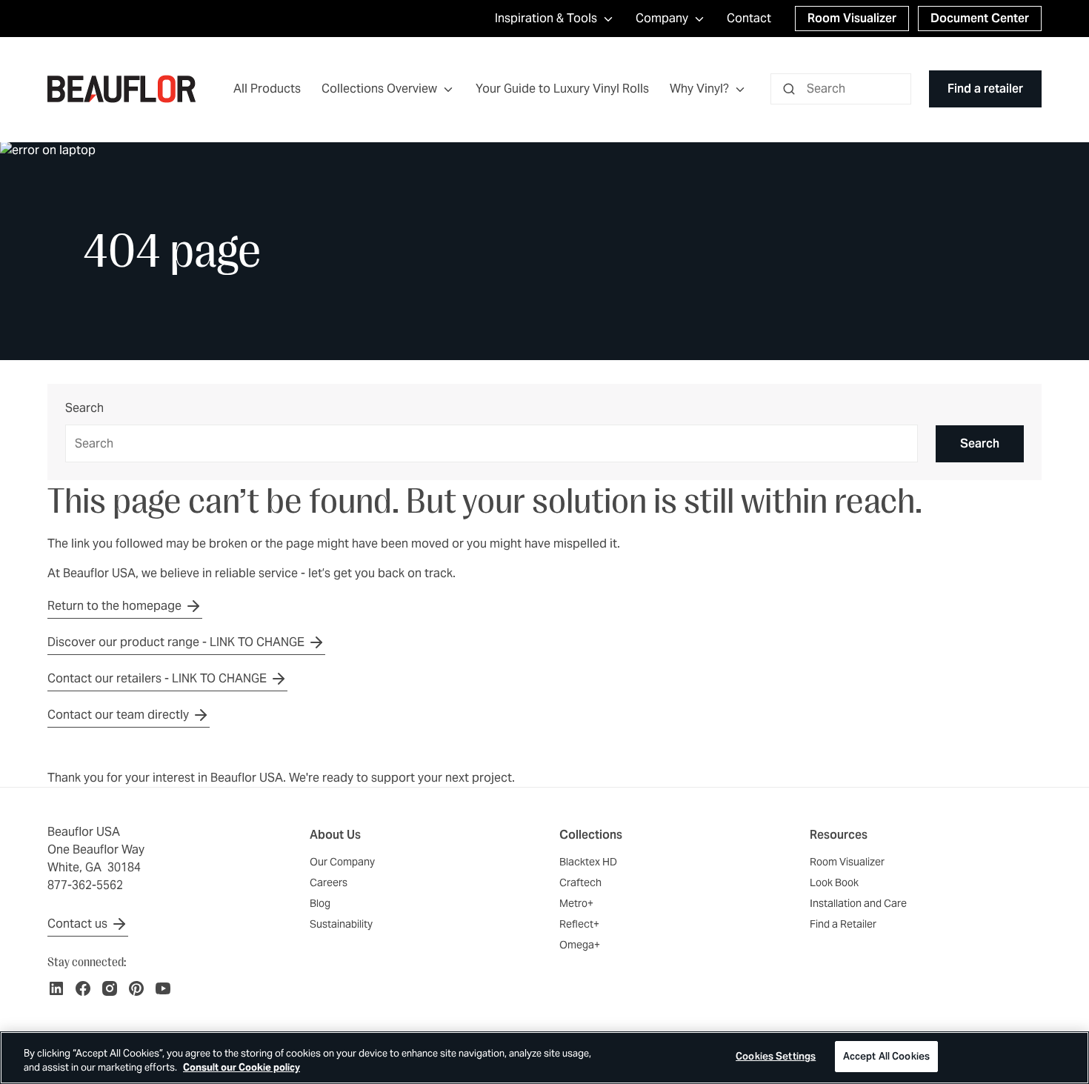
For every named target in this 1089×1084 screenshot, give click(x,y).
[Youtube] (163, 988)
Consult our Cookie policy (241, 1068)
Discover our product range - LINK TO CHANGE (175, 642)
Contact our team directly (118, 714)
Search (84, 409)
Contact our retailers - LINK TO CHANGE (157, 678)
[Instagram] (110, 988)
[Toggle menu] (448, 89)
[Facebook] (83, 988)
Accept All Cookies (886, 1056)
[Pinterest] (136, 988)
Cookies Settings (776, 1056)
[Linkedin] (56, 988)
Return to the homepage (114, 606)
